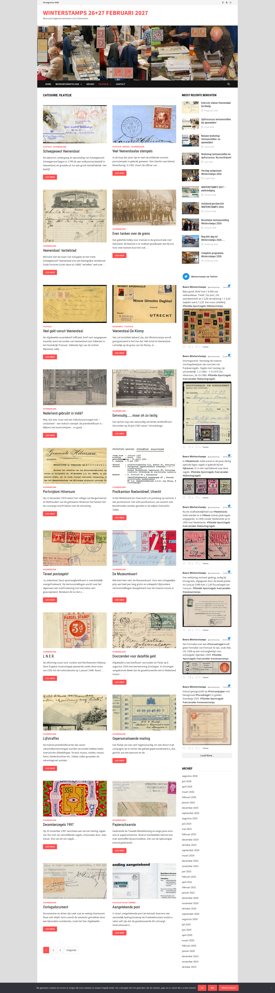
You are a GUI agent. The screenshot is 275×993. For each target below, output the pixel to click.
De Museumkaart (124, 574)
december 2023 (190, 860)
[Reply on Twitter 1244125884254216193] (184, 498)
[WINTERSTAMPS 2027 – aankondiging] (190, 187)
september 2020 (190, 913)
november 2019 (190, 961)
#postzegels (199, 306)
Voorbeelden (59, 146)
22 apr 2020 (227, 356)
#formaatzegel (215, 644)
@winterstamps (214, 287)
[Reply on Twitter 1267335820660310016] (184, 347)
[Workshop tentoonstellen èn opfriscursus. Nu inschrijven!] (190, 154)
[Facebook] (223, 2)
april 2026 (187, 786)
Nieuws (90, 84)
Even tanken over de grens (131, 233)
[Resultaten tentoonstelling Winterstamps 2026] (190, 220)
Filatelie (103, 84)
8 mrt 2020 (227, 640)
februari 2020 (189, 945)
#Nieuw (206, 515)
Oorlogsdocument (55, 907)
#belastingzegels (206, 378)
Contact (120, 84)
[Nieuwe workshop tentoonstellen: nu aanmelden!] (190, 136)
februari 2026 (189, 797)
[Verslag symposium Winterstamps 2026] (190, 171)
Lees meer (51, 177)
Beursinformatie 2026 (67, 84)
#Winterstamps (215, 306)
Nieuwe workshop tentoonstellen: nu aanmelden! (210, 139)
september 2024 (190, 850)
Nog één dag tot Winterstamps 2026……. (213, 238)
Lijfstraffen (51, 738)
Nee (212, 988)
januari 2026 (188, 802)
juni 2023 (186, 871)
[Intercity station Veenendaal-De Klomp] (190, 103)
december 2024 (190, 839)
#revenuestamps (192, 592)
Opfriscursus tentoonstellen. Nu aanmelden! (216, 121)
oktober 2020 (189, 908)
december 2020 (190, 898)
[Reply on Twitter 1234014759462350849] (184, 748)
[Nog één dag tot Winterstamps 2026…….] (190, 237)
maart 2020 (188, 940)
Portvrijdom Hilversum (59, 492)
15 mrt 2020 (227, 573)
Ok (202, 988)
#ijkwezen (188, 468)
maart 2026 (188, 791)
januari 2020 (188, 951)
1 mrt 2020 (227, 687)
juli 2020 (186, 924)
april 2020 (187, 935)
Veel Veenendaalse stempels (132, 151)
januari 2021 (188, 892)
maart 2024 (188, 855)
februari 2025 (189, 834)
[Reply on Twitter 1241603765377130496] (184, 563)
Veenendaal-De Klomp (128, 331)
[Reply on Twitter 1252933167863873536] (184, 447)
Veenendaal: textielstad (59, 250)
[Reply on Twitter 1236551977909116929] (184, 677)
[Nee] (271, 987)
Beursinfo (117, 326)
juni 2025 (186, 823)
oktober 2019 (189, 966)
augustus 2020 (190, 919)
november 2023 (190, 866)
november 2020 (190, 903)
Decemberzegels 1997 (58, 825)
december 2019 (190, 956)
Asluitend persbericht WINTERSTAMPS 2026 (212, 205)
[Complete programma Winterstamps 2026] (190, 253)
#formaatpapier (216, 691)
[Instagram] (230, 2)
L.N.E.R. (49, 656)
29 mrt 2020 (227, 457)
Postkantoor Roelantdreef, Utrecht (136, 492)
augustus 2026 (190, 776)
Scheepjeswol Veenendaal (61, 151)
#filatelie (187, 306)
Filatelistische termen (123, 902)
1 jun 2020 (226, 287)
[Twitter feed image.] (207, 326)
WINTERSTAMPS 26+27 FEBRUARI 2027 (95, 13)
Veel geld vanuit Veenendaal (63, 331)
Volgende (71, 950)
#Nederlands (192, 461)
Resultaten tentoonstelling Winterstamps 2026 (215, 222)
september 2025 (190, 813)
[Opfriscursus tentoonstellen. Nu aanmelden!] (190, 119)
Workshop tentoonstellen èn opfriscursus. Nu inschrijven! (216, 156)
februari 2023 (189, 876)
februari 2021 (189, 887)
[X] (227, 2)
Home (48, 84)
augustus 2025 (190, 818)
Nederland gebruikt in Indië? (63, 413)
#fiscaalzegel (203, 695)
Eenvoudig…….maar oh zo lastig (134, 415)
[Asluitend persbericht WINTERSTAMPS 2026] (190, 204)
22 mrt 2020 (227, 507)
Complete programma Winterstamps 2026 (212, 255)
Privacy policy (229, 988)
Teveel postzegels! (56, 574)
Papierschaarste (124, 825)
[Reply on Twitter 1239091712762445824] (184, 630)
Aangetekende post (126, 907)
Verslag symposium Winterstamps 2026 (211, 172)
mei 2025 (187, 829)
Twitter (205, 347)
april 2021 (187, 882)
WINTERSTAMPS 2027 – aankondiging (213, 189)
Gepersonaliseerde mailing (131, 738)
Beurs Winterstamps (194, 287)
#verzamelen (189, 378)
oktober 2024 (189, 845)
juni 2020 (186, 929)
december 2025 (190, 807)
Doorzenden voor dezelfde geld (134, 656)
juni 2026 (186, 781)
